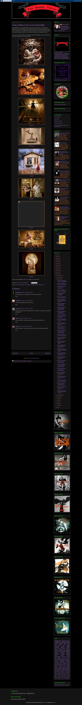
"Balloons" (31, 227)
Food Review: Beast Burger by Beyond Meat (65, 207)
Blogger (54, 702)
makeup (64, 662)
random (62, 670)
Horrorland (17, 292)
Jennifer (17, 326)
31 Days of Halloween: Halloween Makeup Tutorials (61, 300)
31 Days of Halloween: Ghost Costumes (64, 198)
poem (65, 674)
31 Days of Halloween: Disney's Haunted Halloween (61, 324)
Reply (16, 296)
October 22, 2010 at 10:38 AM (25, 326)
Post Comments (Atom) (34, 358)
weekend (68, 675)
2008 (57, 407)
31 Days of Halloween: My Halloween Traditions (61, 294)
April (58, 403)
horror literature (66, 666)
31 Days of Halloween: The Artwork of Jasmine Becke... (61, 304)
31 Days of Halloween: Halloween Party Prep (62, 284)
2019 (57, 258)
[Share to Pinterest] (36, 283)
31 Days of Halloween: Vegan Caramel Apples (61, 338)
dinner (63, 651)
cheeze (68, 664)
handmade (60, 665)
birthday (63, 669)
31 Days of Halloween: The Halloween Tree (61, 335)
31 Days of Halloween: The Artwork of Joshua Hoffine (61, 331)
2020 (57, 256)
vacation (56, 667)
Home (31, 353)
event (68, 643)
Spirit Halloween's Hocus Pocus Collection (64, 162)
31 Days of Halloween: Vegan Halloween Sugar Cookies (61, 365)
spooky (62, 652)
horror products (66, 649)
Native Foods (57, 676)
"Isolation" (31, 249)
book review (67, 665)
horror (43, 284)
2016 (57, 263)
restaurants (57, 654)
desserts (63, 647)
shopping (57, 642)
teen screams (64, 677)
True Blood (65, 678)
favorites (64, 656)
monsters (56, 661)
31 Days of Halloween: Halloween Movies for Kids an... (61, 350)
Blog (33, 279)
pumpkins (57, 646)
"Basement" (31, 125)
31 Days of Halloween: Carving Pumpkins (61, 297)
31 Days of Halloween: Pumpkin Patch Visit (61, 381)
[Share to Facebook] (35, 283)
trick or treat (57, 660)
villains (68, 678)
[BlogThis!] (33, 283)
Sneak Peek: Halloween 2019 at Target (65, 180)
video (62, 655)
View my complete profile (60, 30)
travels (59, 664)
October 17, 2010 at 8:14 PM (27, 292)
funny (58, 672)
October (59, 278)
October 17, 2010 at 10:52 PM (26, 300)
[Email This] (31, 283)
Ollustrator (45, 702)
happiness (62, 659)
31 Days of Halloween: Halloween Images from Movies (61, 354)
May (58, 401)
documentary (57, 670)
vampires (64, 673)
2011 (57, 272)
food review (58, 645)
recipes (63, 654)
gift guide (68, 660)
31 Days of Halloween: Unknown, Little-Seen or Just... (61, 320)
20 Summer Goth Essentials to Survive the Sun (64, 152)
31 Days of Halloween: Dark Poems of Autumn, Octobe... (61, 361)
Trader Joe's (63, 664)
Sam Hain (17, 300)
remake (65, 676)
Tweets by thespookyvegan (60, 104)
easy (60, 666)
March (58, 405)
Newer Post (15, 353)
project (68, 677)
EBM (56, 672)
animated (68, 669)
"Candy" (31, 176)
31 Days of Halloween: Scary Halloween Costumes (61, 373)
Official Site (26, 279)
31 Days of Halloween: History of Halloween (61, 291)
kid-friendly (67, 668)
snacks (58, 658)
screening (63, 675)
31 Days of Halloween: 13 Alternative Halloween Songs (61, 312)
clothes (68, 659)
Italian (60, 669)
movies (56, 643)
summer (63, 658)
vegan (63, 641)
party (58, 669)
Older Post (47, 353)
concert (59, 675)
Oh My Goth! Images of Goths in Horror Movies (64, 172)
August (58, 396)
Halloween (29, 284)
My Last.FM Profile (58, 123)
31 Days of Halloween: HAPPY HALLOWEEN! (62, 281)
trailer (61, 673)
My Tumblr (57, 119)
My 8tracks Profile (58, 121)
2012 (57, 270)
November (59, 277)
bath (67, 662)
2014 (57, 267)
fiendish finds (62, 643)
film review (59, 651)
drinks (68, 663)
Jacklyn (17, 318)
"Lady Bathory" (31, 146)
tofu (62, 678)
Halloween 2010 (35, 284)
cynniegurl (17, 308)
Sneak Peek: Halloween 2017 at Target (65, 134)
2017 (57, 261)
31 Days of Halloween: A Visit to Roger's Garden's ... (62, 387)
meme (61, 678)
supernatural (57, 673)
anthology (59, 674)
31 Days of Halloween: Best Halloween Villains (61, 342)
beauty (68, 652)
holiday (40, 284)
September (59, 395)
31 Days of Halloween (20, 284)
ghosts (60, 662)
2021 (57, 254)
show (69, 676)
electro (62, 674)
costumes (56, 662)
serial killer (67, 670)
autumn (63, 646)
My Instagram (57, 116)
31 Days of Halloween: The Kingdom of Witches (61, 357)
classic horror (59, 663)
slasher (56, 666)
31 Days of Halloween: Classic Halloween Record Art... (61, 346)
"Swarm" (31, 66)
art (25, 284)
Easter (56, 677)
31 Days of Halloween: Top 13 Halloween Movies (61, 377)
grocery (64, 660)
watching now (61, 650)
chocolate (68, 661)
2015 (57, 265)
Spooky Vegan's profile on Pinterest (62, 684)
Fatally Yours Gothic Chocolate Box (64, 189)
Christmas (57, 647)
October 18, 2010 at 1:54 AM (25, 318)
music (65, 659)
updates (62, 672)
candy (61, 660)
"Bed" (31, 96)
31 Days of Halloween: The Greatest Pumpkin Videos (61, 369)
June (58, 400)
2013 (57, 268)
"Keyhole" (31, 276)
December (59, 275)
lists (60, 649)
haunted (56, 664)
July (58, 398)
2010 (57, 273)
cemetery (60, 667)
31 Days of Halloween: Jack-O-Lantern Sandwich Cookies (61, 327)
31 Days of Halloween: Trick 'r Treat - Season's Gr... (61, 287)
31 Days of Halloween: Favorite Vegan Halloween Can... (61, 308)
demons (64, 667)
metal (67, 667)
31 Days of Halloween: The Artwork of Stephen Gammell (61, 384)
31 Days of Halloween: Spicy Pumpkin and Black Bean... (61, 316)
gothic (68, 645)
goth (64, 645)
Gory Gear (59, 677)
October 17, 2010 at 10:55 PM (26, 308)
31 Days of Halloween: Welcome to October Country (61, 391)
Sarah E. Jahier (65, 24)
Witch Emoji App (63, 142)
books (58, 659)
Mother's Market (57, 678)
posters (62, 676)
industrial (63, 668)
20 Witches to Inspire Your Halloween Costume (64, 217)
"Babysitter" (31, 198)
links (55, 669)
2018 (57, 260)
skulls (56, 650)
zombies (64, 663)
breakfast (62, 661)
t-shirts (56, 665)
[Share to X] (34, 283)
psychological (67, 672)
